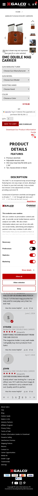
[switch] (33, 248)
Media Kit (4, 456)
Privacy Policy (5, 428)
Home (18, 12)
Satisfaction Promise (8, 440)
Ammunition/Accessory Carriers (19, 16)
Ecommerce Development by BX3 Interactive (19, 489)
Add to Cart (10, 124)
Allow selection (19, 282)
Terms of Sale (6, 431)
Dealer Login (5, 459)
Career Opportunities (8, 452)
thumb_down (30, 308)
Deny (19, 288)
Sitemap (4, 465)
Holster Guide (5, 416)
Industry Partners (7, 422)
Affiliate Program (7, 425)
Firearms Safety (6, 437)
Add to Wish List (25, 124)
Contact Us (5, 449)
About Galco (5, 407)
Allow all (19, 276)
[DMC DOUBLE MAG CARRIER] (15, 34)
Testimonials (5, 462)
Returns (3, 446)
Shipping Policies (6, 443)
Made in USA (5, 419)
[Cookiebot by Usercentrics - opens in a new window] (27, 206)
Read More (31, 201)
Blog (2, 413)
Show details (26, 270)
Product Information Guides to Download (15, 434)
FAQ (2, 410)
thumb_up (25, 308)
